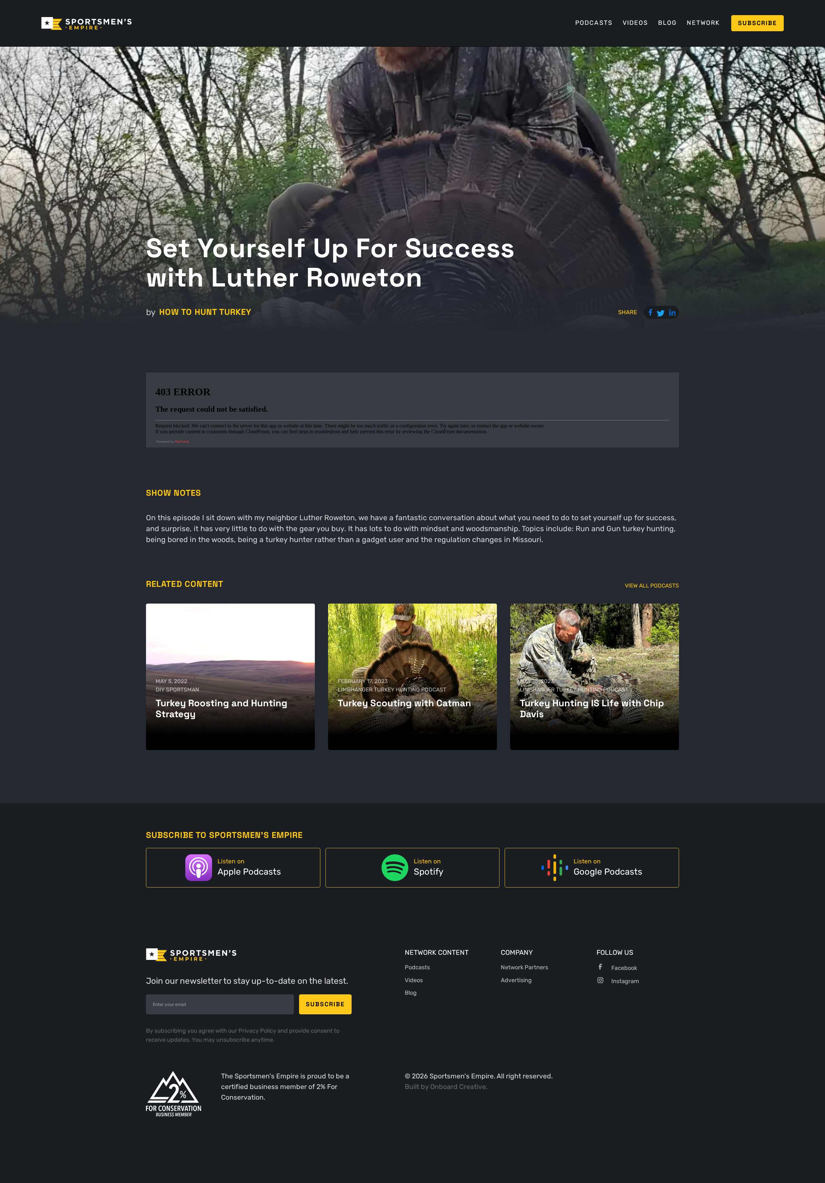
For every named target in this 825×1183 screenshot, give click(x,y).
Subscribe (757, 23)
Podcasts (594, 22)
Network (703, 22)
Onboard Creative (458, 1087)
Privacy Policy (257, 1031)
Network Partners (524, 967)
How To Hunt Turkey (205, 312)
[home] (86, 23)
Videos (635, 22)
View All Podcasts (652, 586)
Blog (667, 22)
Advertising (516, 980)
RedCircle (182, 441)
